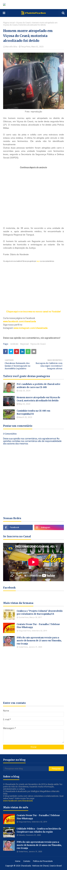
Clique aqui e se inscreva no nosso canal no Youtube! (33, 311)
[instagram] (49, 527)
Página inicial (9, 23)
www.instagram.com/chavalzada (31, 328)
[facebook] (18, 527)
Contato (26, 861)
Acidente (14, 344)
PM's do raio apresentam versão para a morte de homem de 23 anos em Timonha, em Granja (39, 640)
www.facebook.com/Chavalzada (18, 801)
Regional (24, 344)
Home (17, 861)
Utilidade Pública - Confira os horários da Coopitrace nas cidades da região (39, 830)
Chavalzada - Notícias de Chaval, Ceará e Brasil (41, 866)
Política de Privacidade (43, 861)
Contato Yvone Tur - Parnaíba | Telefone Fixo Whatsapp (38, 626)
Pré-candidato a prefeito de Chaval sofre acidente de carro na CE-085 (38, 386)
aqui (38, 261)
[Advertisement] (33, 191)
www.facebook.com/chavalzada (19, 321)
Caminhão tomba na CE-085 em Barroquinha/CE (33, 412)
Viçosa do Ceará (23, 23)
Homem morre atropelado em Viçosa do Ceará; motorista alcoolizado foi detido (38, 399)
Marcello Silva (11, 47)
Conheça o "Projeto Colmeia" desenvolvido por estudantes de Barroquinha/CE (40, 612)
